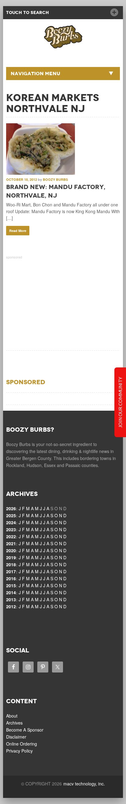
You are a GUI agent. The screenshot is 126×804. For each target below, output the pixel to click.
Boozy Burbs (55, 179)
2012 (11, 606)
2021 (11, 543)
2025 (11, 515)
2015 (11, 585)
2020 (11, 550)
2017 (11, 571)
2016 (11, 578)
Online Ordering (21, 744)
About (11, 716)
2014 (11, 592)
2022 (11, 536)
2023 (11, 529)
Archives (14, 723)
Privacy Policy (19, 751)
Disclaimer (16, 737)
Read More (17, 230)
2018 (11, 564)
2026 (11, 508)
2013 (11, 599)
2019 (11, 557)
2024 (11, 522)
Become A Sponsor (24, 730)
